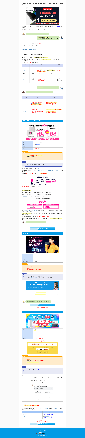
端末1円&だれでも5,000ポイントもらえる (31, 210)
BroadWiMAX (40, 408)
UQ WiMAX (46, 408)
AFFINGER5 (50, 436)
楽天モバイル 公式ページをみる (42, 228)
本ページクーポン (42, 70)
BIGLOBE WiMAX (35, 375)
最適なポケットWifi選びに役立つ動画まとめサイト (42, 435)
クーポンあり (24, 70)
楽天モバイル (39, 168)
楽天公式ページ (25, 196)
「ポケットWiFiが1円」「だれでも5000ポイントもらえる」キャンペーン (49, 170)
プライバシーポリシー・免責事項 (42, 430)
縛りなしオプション (34, 277)
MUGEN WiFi (24, 111)
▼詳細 (23, 79)
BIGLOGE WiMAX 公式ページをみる (42, 423)
